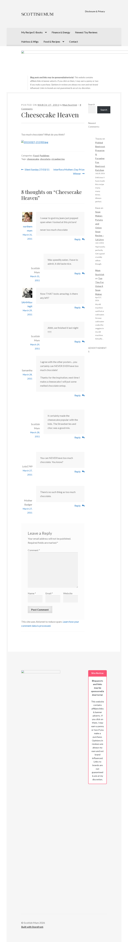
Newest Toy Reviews (86, 32)
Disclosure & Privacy (95, 11)
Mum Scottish (69, 105)
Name (32, 593)
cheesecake (33, 159)
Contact (73, 41)
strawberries (58, 159)
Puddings (44, 155)
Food (36, 155)
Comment (34, 550)
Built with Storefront (32, 926)
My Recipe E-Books (32, 32)
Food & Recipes (52, 41)
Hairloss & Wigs (30, 41)
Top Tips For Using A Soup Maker (99, 286)
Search (91, 104)
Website (67, 593)
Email (49, 593)
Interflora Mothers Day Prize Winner (68, 171)
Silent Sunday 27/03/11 (37, 170)
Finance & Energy (61, 32)
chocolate (45, 159)
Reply (77, 239)
